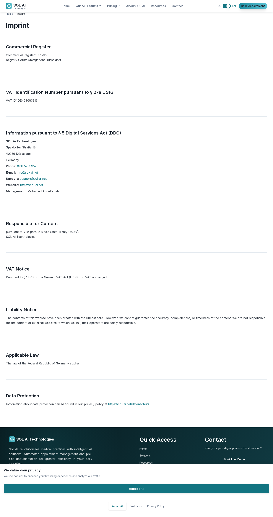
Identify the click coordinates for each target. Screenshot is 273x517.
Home (65, 6)
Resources (158, 6)
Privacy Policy (156, 506)
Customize (135, 506)
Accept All (136, 489)
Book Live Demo (234, 459)
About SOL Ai (135, 6)
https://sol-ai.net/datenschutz (128, 404)
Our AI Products (87, 6)
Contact (177, 6)
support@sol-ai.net (33, 178)
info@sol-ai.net (27, 172)
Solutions (145, 455)
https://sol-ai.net (31, 185)
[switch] (227, 6)
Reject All (117, 506)
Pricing (112, 6)
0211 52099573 (27, 166)
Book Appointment (253, 5)
